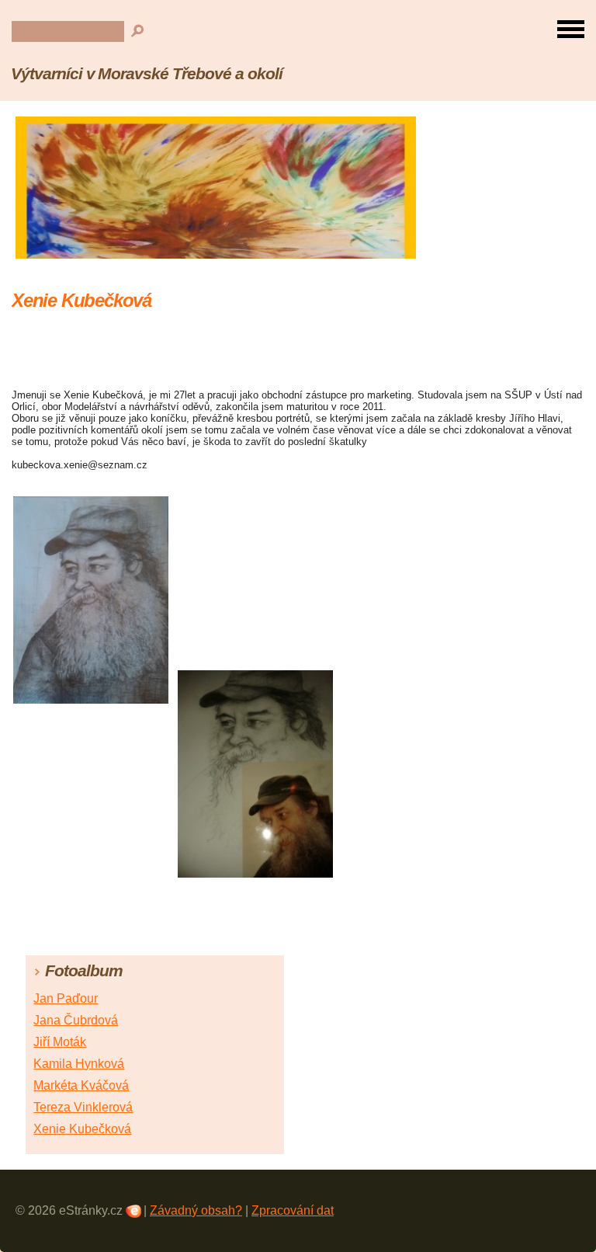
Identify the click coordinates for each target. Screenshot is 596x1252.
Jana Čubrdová (75, 1020)
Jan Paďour (65, 998)
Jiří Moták (59, 1042)
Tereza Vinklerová (83, 1107)
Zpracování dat (292, 1210)
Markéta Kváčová (81, 1085)
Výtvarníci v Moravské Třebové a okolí (146, 73)
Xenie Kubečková (82, 1128)
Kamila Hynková (78, 1063)
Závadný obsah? (196, 1210)
